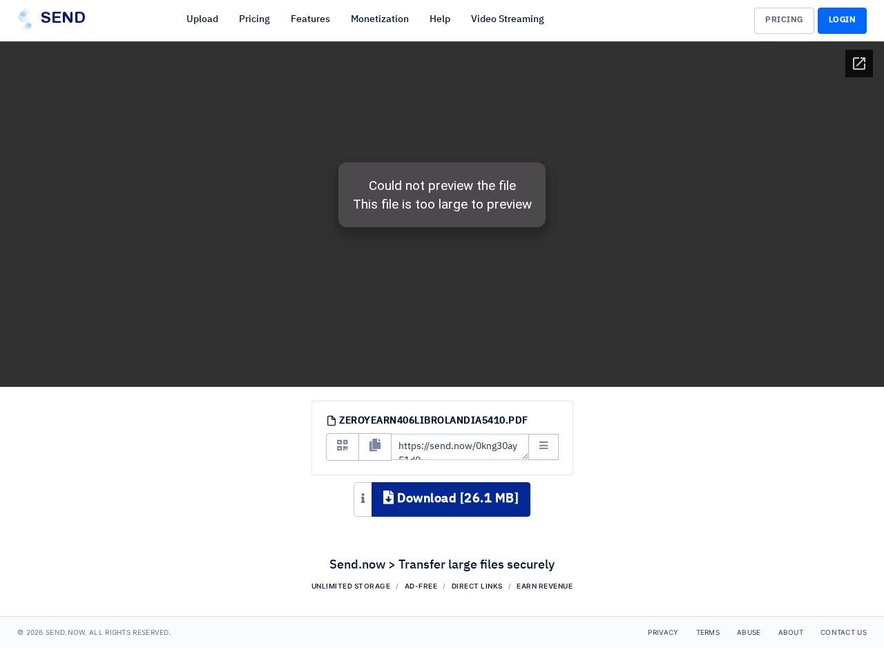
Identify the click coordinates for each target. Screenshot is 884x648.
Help (440, 19)
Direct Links (477, 586)
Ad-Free (421, 586)
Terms (708, 632)
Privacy (663, 632)
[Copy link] (375, 447)
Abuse (749, 632)
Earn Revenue (545, 586)
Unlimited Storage (351, 586)
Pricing (254, 19)
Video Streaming (507, 19)
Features (310, 19)
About (791, 632)
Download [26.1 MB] (456, 499)
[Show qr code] (342, 447)
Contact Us (843, 632)
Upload (202, 19)
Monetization (380, 19)
